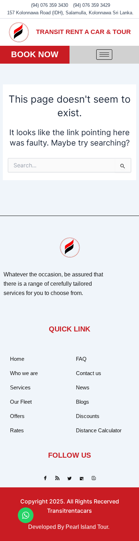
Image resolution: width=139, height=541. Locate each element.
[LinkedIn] (69, 478)
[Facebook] (45, 478)
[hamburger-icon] (104, 54)
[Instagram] (93, 478)
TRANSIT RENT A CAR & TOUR (83, 31)
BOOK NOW (34, 54)
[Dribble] (81, 478)
